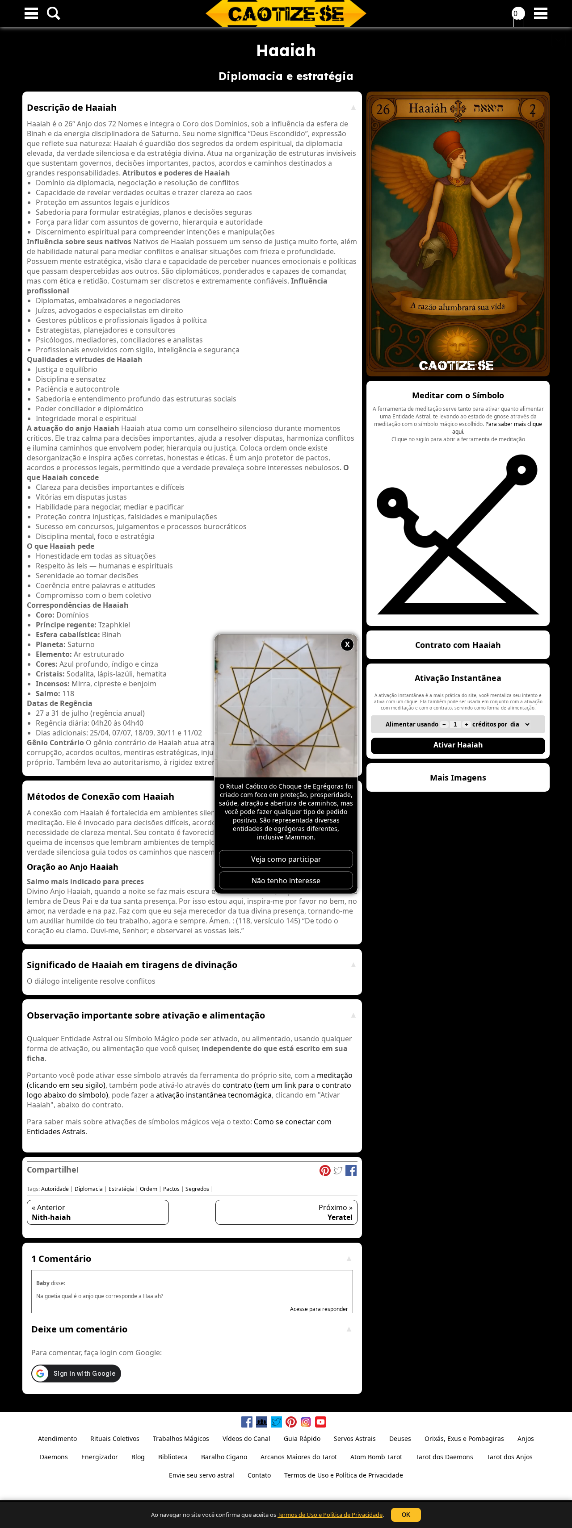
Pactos (171, 1189)
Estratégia (121, 1189)
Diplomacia (89, 1189)
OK (406, 1514)
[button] (458, 503)
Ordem (148, 1189)
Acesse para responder (319, 1309)
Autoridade (55, 1189)
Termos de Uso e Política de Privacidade (330, 1515)
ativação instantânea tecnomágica (214, 1095)
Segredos (197, 1189)
